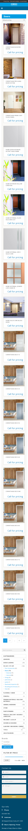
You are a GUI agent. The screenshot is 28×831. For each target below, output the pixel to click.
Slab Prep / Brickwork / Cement (13, 726)
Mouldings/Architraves (11, 687)
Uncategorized (8, 733)
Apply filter (7, 747)
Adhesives (6, 659)
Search (24, 650)
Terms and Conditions (14, 1)
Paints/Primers (8, 711)
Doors (6, 670)
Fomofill (6, 696)
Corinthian (6, 742)
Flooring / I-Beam (9, 693)
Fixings (7, 677)
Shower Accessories (10, 723)
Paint (6, 689)
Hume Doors (7, 744)
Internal (8, 675)
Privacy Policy (6, 1)
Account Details (23, 1)
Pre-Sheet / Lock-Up (9, 720)
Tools (5, 730)
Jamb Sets (7, 680)
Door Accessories (10, 668)
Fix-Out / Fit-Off (8, 666)
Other (5, 708)
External (8, 673)
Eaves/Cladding (8, 663)
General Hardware (9, 704)
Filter (6, 760)
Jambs (6, 682)
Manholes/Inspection (11, 684)
